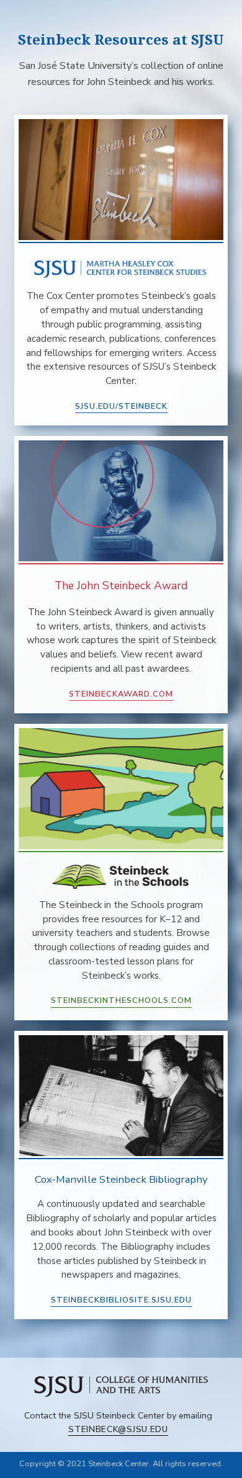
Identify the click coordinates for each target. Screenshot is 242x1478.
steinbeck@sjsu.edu (118, 1429)
